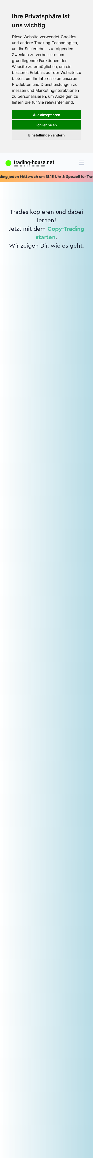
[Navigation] (81, 163)
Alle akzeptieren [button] (46, 115)
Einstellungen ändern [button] (46, 135)
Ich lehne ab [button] (46, 125)
